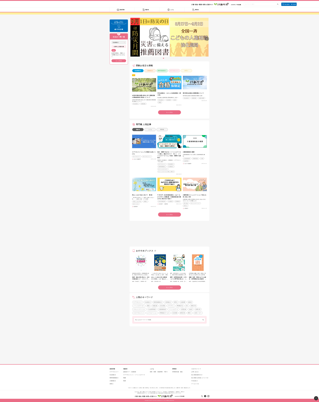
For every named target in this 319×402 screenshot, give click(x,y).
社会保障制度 (152, 309)
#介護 (202, 158)
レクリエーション (152, 313)
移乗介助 (193, 305)
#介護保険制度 (187, 158)
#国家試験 (143, 103)
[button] (161, 58)
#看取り (145, 201)
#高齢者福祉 (195, 158)
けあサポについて (196, 368)
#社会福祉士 (135, 103)
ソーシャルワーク (173, 309)
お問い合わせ (195, 371)
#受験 (160, 102)
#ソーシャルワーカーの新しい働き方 (166, 171)
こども (150, 129)
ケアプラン (171, 305)
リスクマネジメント (138, 313)
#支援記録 (177, 201)
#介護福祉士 (170, 166)
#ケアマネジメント (147, 156)
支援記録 (154, 305)
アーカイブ (194, 383)
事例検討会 (180, 305)
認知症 (190, 302)
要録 (148, 305)
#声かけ (185, 205)
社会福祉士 (138, 70)
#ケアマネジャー (136, 156)
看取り (189, 313)
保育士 (186, 70)
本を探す (287, 4)
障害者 (162, 129)
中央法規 (193, 380)
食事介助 (197, 309)
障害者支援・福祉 (177, 371)
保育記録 (183, 309)
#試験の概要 (201, 98)
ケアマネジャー (174, 70)
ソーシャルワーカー (138, 305)
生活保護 (174, 313)
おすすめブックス (144, 251)
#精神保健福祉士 (162, 166)
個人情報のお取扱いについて (199, 377)
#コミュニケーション (195, 203)
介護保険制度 (162, 309)
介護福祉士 (150, 70)
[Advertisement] (119, 91)
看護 (124, 377)
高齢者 (138, 129)
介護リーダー (198, 313)
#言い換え (186, 203)
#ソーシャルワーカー (163, 169)
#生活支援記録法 (162, 201)
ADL (187, 305)
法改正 (191, 309)
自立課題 (162, 305)
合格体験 (182, 302)
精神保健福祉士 (162, 70)
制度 (124, 380)
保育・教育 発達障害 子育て (159, 371)
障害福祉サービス (165, 313)
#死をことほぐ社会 (137, 201)
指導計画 (182, 313)
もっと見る (119, 60)
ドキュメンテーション (139, 309)
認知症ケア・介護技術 (129, 371)
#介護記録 (170, 201)
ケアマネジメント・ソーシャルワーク (134, 374)
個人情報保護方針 (196, 374)
